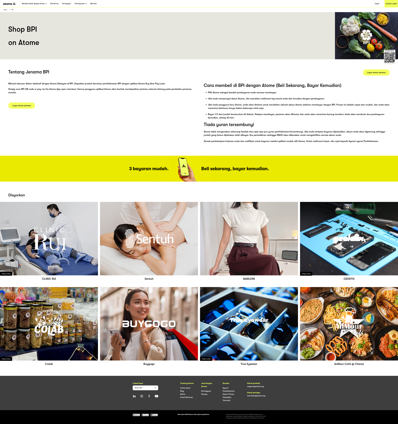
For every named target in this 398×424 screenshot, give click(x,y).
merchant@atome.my (256, 396)
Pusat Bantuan (186, 397)
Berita (182, 394)
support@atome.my (255, 386)
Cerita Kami (185, 388)
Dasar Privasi (228, 394)
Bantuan (93, 4)
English (377, 3)
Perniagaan (66, 4)
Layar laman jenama (21, 105)
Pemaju (204, 394)
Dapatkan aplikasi (391, 3)
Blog (182, 391)
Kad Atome (54, 4)
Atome (5, 9)
